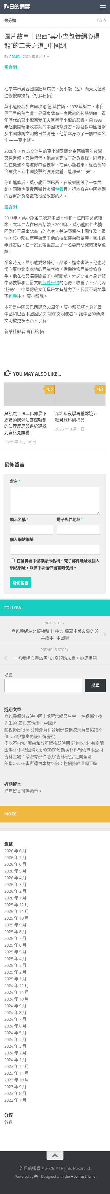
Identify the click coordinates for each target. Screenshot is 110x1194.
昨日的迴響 (17, 7)
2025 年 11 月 (16, 911)
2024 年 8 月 (15, 1012)
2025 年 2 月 (15, 972)
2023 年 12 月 (16, 1066)
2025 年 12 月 (16, 904)
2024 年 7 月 (15, 1019)
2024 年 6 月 (15, 1026)
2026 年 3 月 (15, 884)
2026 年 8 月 (15, 850)
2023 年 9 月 (15, 1086)
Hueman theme (83, 1176)
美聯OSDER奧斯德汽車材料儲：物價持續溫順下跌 (50, 763)
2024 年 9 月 (15, 1005)
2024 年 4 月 (15, 1039)
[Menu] (103, 7)
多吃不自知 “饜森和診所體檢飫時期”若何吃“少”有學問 (54, 743)
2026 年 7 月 (15, 857)
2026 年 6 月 (15, 864)
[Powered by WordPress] (36, 1176)
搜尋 (8, 675)
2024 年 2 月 (15, 1053)
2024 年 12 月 (16, 985)
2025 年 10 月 (16, 918)
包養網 (10, 67)
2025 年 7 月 (15, 938)
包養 (59, 189)
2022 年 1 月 (15, 1100)
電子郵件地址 (70, 519)
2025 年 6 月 (15, 945)
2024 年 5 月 (15, 1032)
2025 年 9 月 (15, 925)
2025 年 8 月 (15, 931)
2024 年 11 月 (16, 992)
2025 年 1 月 (15, 978)
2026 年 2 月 (15, 891)
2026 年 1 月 (15, 898)
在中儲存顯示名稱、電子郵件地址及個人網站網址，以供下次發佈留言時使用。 (55, 564)
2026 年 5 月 (15, 871)
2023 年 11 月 (16, 1073)
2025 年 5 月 (15, 951)
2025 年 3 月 (15, 965)
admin (14, 56)
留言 (15, 481)
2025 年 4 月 (15, 958)
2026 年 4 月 (15, 877)
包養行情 (50, 282)
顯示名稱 (19, 519)
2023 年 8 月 (15, 1093)
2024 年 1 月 (15, 1059)
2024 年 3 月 (15, 1046)
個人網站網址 (22, 539)
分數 (8, 1122)
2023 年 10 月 (16, 1080)
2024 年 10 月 (16, 999)
